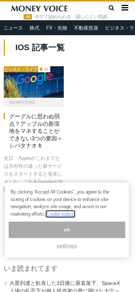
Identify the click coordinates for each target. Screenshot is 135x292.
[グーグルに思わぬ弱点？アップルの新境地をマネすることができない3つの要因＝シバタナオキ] (34, 82)
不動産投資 (86, 28)
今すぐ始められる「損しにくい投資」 (73, 16)
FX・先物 (56, 28)
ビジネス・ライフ (21, 69)
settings (67, 246)
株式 (34, 28)
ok (67, 229)
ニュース (13, 28)
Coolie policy (60, 214)
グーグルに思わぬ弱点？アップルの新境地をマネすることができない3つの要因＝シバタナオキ (36, 131)
